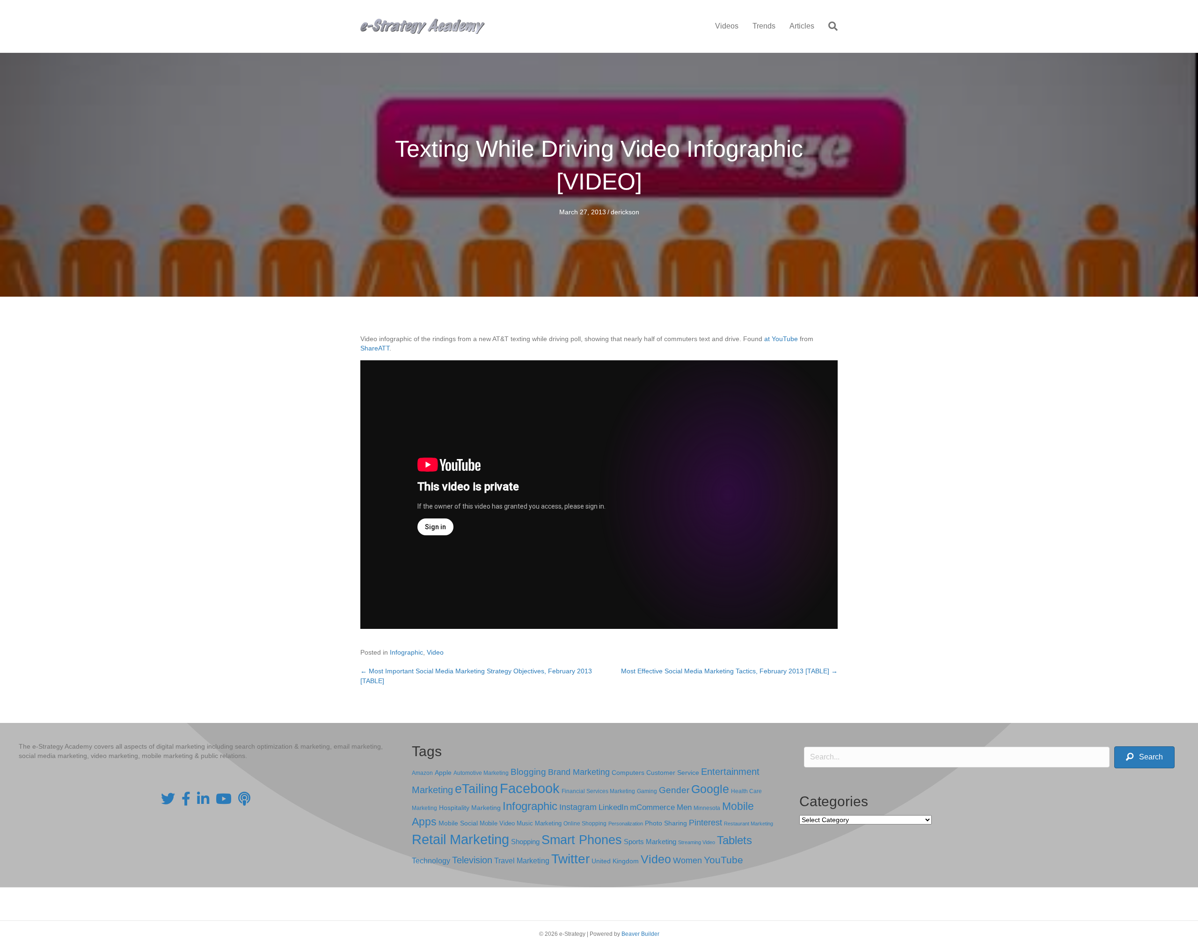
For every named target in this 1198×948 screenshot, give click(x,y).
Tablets (734, 840)
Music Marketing (539, 823)
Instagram (578, 807)
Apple (443, 772)
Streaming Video (696, 842)
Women (687, 860)
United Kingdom (615, 861)
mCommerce (652, 807)
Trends (763, 26)
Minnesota (707, 808)
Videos (726, 26)
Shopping (525, 842)
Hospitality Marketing (470, 807)
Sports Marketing (650, 842)
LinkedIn (613, 807)
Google (710, 788)
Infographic (406, 652)
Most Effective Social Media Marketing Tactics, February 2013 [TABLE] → (729, 671)
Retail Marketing (460, 839)
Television (472, 860)
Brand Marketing (579, 772)
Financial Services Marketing (598, 791)
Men (684, 807)
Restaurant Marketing (748, 823)
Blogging (528, 772)
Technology (431, 861)
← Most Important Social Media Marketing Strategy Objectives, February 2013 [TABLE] (476, 675)
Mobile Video (497, 823)
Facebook (530, 788)
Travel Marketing (521, 861)
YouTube (723, 859)
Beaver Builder (640, 934)
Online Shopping (584, 823)
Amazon (422, 773)
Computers (628, 772)
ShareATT (374, 348)
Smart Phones (581, 840)
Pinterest (705, 822)
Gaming (647, 791)
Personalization (625, 823)
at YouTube (781, 339)
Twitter (570, 859)
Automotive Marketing (481, 773)
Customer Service (672, 772)
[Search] (829, 26)
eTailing (476, 788)
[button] (1144, 757)
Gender (674, 790)
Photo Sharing (666, 823)
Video (435, 652)
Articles (801, 26)
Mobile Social (458, 823)
